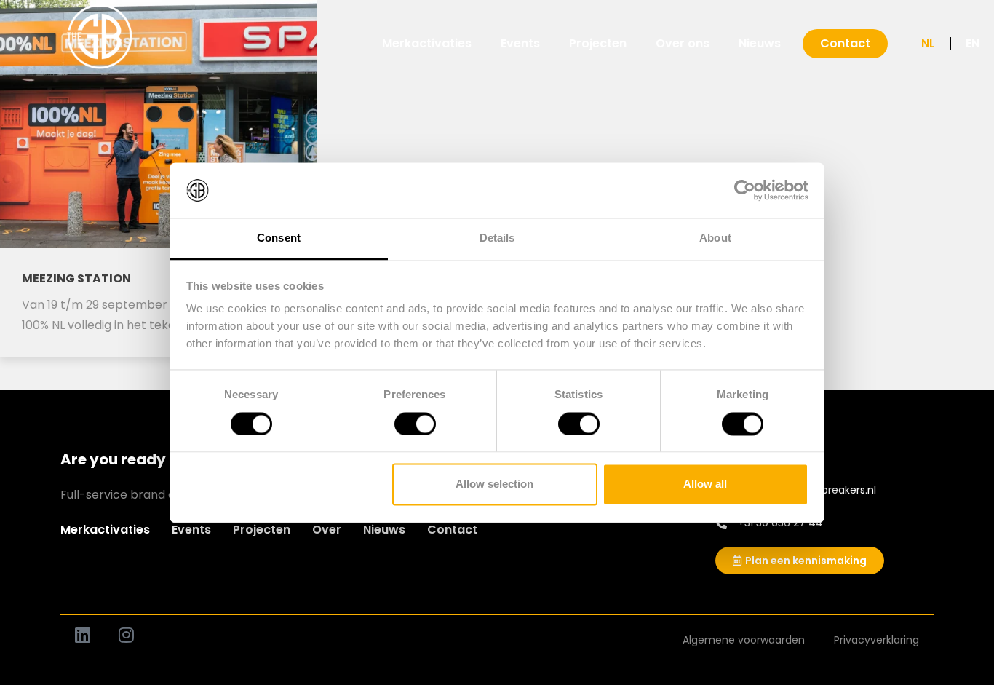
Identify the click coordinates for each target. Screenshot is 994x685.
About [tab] (715, 238)
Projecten (598, 43)
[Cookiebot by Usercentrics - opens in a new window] (744, 190)
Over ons (682, 43)
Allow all (705, 484)
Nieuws (760, 43)
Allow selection (494, 484)
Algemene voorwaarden (744, 640)
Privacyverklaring (876, 640)
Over (326, 529)
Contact (452, 529)
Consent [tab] (279, 238)
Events (520, 43)
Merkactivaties (427, 43)
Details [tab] (497, 238)
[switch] (415, 423)
